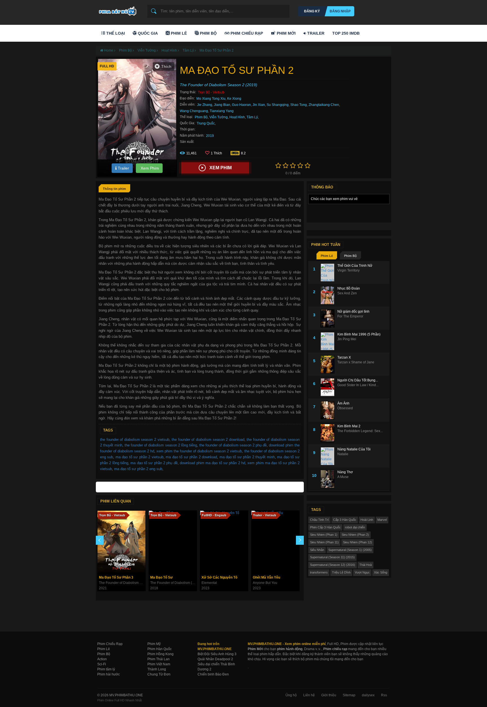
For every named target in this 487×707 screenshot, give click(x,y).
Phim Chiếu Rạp (246, 33)
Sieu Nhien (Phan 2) (355, 534)
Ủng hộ (291, 695)
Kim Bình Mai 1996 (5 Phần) (358, 334)
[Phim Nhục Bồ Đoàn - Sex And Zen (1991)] (328, 295)
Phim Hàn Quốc (159, 649)
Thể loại (115, 33)
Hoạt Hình (237, 117)
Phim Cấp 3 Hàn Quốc (325, 527)
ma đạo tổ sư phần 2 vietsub (139, 457)
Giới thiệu (328, 695)
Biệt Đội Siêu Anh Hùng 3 (217, 654)
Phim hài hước (108, 674)
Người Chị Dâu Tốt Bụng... (357, 380)
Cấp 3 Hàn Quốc (344, 519)
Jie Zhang (204, 105)
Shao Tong (298, 105)
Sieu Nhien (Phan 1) (323, 534)
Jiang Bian (222, 105)
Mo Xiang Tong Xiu (210, 99)
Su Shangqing (278, 105)
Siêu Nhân (317, 550)
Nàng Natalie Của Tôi (354, 449)
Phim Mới (286, 33)
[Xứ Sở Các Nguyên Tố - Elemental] (224, 542)
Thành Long (156, 669)
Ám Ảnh (343, 403)
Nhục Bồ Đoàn (348, 288)
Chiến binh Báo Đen (213, 674)
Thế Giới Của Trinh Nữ (354, 266)
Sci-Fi (101, 664)
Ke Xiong (234, 99)
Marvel (382, 519)
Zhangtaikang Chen (324, 105)
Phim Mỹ (154, 644)
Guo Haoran (241, 105)
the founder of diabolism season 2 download (208, 439)
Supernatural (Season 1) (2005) (350, 550)
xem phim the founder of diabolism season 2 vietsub (199, 451)
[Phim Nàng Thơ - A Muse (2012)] (328, 479)
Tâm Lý (252, 117)
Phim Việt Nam (158, 664)
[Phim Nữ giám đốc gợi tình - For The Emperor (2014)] (328, 318)
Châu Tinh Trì (319, 519)
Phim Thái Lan (158, 659)
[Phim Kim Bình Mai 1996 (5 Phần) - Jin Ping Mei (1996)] (328, 341)
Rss (384, 695)
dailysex (368, 695)
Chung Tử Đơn (159, 674)
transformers (319, 572)
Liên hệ (309, 695)
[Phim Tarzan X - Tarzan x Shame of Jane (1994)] (328, 364)
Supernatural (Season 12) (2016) (332, 564)
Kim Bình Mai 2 (348, 426)
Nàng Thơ (345, 472)
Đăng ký (312, 11)
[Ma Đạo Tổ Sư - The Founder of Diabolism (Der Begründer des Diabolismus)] (173, 542)
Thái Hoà (365, 564)
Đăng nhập (340, 11)
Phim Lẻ (178, 33)
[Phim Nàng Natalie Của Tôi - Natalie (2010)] (328, 456)
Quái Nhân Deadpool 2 (215, 659)
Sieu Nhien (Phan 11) (324, 542)
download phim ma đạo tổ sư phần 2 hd (212, 463)
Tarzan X (344, 357)
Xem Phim (149, 168)
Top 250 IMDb (346, 33)
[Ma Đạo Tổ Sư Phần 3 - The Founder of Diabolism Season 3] (121, 542)
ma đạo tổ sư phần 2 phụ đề (153, 463)
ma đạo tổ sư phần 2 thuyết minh (247, 457)
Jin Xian (259, 105)
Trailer (315, 33)
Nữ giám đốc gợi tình (353, 312)
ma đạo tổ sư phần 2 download (191, 457)
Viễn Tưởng (218, 117)
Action (102, 659)
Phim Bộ (208, 33)
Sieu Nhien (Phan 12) (357, 542)
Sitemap (349, 695)
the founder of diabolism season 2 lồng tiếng (161, 445)
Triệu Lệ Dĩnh (341, 572)
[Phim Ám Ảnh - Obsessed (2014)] (328, 410)
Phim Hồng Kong (160, 654)
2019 (210, 136)
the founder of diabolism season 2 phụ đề (233, 445)
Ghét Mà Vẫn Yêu (266, 577)
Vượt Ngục (362, 572)
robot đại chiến (355, 527)
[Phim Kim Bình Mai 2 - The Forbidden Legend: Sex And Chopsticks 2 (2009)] (328, 433)
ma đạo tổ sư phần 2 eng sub (138, 469)
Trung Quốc (206, 123)
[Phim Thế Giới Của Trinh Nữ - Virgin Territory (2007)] (328, 272)
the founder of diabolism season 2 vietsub (134, 439)
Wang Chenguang (194, 111)
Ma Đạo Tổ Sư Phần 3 (116, 577)
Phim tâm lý (106, 669)
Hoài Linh (366, 519)
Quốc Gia (147, 33)
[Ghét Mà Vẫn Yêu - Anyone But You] (275, 542)
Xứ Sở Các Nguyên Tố (219, 577)
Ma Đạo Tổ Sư (161, 577)
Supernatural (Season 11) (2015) (332, 557)
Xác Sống (380, 572)
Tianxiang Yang (222, 111)
